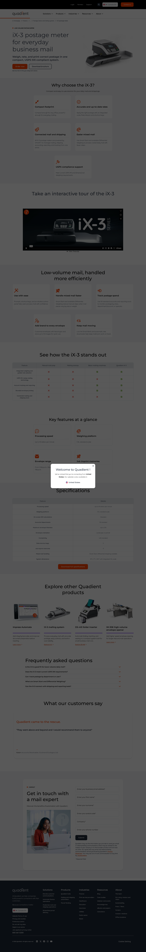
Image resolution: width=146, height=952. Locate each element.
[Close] (93, 466)
